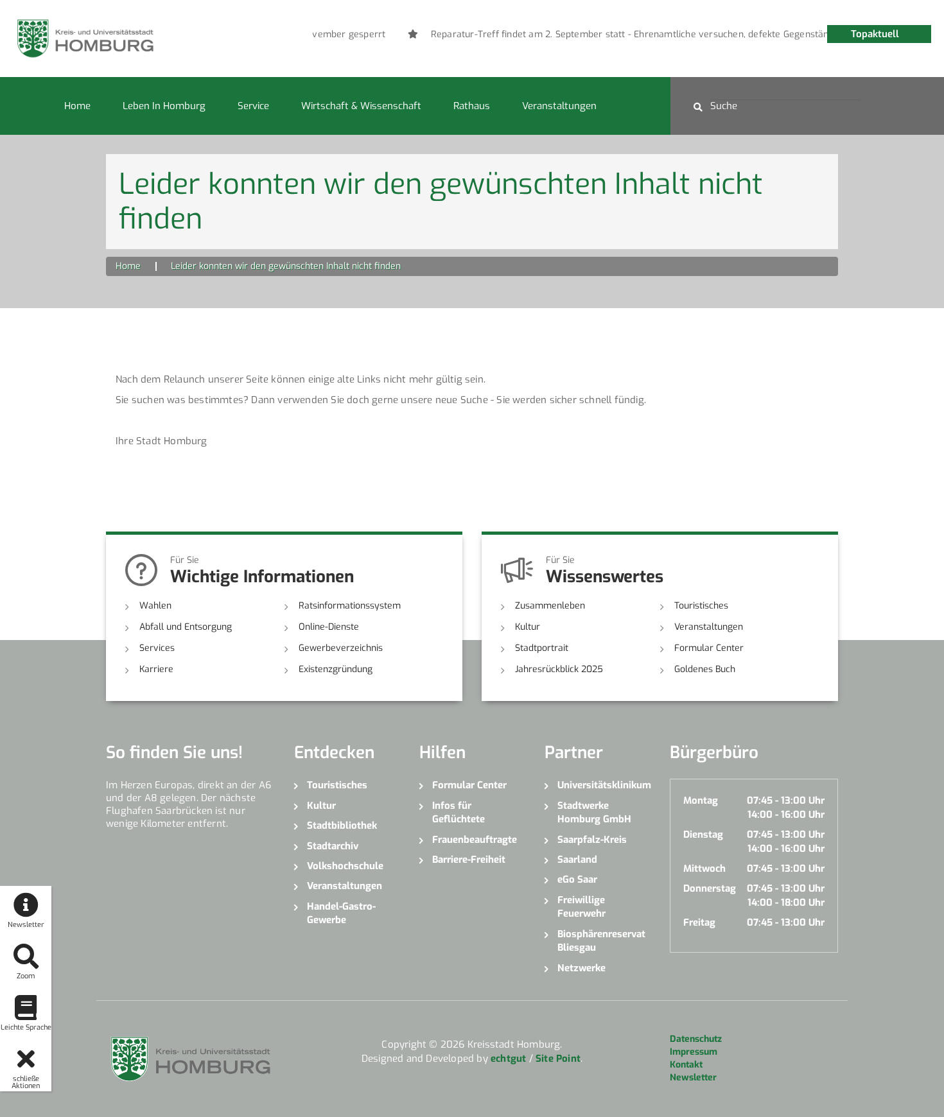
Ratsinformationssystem (350, 606)
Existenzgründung (335, 669)
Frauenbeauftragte (474, 839)
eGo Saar (577, 879)
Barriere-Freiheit (468, 859)
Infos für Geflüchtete (458, 812)
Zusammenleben (550, 606)
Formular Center (709, 648)
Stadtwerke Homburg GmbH (594, 812)
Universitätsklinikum (604, 785)
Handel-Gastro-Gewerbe (341, 913)
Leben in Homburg (164, 106)
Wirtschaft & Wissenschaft (361, 106)
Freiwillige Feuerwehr (581, 907)
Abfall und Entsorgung (185, 627)
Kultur (527, 627)
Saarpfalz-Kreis (592, 839)
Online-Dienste (329, 627)
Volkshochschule (345, 866)
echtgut (508, 1058)
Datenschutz (696, 1039)
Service (253, 106)
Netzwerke (581, 968)
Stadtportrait (541, 648)
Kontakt (686, 1065)
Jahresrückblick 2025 (559, 669)
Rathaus (471, 106)
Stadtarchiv (332, 846)
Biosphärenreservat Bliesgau (601, 941)
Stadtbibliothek (342, 825)
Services (157, 648)
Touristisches (701, 606)
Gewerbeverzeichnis (341, 648)
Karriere (156, 669)
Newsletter (693, 1077)
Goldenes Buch (704, 669)
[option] (667, 35)
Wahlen (155, 606)
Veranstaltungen (559, 106)
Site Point (558, 1058)
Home (77, 106)
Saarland (577, 859)
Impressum (693, 1052)
